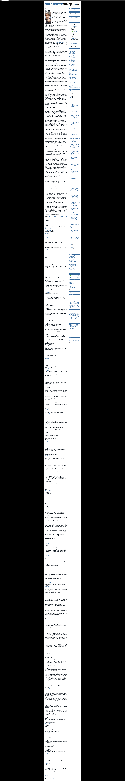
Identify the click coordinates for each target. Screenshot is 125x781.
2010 (70, 93)
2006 (70, 250)
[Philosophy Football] (74, 43)
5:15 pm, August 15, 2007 (48, 575)
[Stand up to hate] (74, 26)
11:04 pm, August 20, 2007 (48, 681)
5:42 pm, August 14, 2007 (48, 441)
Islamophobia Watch (72, 281)
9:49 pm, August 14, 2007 (48, 490)
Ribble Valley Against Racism (73, 72)
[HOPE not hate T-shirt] (74, 17)
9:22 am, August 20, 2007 (48, 640)
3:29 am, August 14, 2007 (48, 237)
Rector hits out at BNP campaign (75, 110)
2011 (70, 92)
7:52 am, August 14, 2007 (48, 321)
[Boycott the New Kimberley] (74, 275)
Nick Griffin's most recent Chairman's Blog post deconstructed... (55, 9)
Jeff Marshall (47, 703)
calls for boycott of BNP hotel (74, 277)
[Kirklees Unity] (74, 31)
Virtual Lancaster (71, 283)
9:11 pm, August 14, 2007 (47, 455)
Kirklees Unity (71, 62)
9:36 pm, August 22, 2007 (48, 715)
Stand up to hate (71, 52)
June (71, 241)
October (72, 101)
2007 (70, 97)
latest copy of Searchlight (50, 33)
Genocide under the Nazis (72, 78)
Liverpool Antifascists (72, 51)
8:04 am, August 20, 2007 (48, 628)
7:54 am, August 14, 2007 (48, 326)
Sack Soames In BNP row (74, 210)
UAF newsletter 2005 (72, 269)
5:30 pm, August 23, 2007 (48, 753)
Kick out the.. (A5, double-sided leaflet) (74, 263)
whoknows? (47, 763)
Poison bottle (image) (72, 257)
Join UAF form (71, 260)
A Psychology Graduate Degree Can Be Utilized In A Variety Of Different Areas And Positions (74, 303)
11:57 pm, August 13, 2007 (48, 228)
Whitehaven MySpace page (73, 70)
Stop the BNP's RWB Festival (73, 66)
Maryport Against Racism (72, 77)
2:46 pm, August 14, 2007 (48, 384)
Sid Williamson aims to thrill (74, 111)
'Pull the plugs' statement (72, 264)
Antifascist (47, 292)
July (71, 240)
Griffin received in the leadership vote (60, 42)
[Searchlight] (75, 33)
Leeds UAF (70, 59)
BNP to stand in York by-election (75, 184)
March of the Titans (64, 216)
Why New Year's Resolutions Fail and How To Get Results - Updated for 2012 (74, 306)
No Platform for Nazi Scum (73, 65)
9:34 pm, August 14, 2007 (48, 472)
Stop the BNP (71, 76)
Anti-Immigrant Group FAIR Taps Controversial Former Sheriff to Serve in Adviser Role (73, 325)
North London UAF (71, 55)
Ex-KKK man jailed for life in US (75, 124)
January (72, 248)
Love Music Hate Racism (72, 85)
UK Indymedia (71, 284)
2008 (70, 96)
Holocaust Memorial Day (72, 79)
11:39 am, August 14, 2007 (48, 368)
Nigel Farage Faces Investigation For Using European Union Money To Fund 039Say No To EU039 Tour (74, 317)
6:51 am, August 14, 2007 (48, 302)
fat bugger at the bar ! (49, 230)
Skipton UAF (71, 73)
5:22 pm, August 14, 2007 (48, 424)
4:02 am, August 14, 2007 (48, 268)
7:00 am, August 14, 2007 (48, 306)
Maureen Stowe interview (72, 259)
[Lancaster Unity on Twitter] (74, 13)
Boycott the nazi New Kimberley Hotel (74, 87)
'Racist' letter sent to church (74, 214)
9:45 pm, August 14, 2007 (48, 484)
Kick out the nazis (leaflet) (72, 261)
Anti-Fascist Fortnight (72, 61)
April (71, 244)
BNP (57, 216)
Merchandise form (71, 262)
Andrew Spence (50, 216)
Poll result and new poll (73, 128)
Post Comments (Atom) (52, 778)
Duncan (47, 370)
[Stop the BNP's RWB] (74, 38)
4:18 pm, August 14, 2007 (48, 413)
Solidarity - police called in (74, 176)
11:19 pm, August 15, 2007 (48, 586)
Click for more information (74, 276)
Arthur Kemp (55, 216)
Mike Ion (70, 285)
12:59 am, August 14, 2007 (48, 233)
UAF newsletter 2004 (72, 268)
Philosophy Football (76, 20)
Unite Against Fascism (72, 60)
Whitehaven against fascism (73, 69)
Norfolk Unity (71, 63)
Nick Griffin (46, 217)
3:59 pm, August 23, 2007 (48, 732)
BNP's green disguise (73, 134)
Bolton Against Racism (72, 68)
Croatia (60, 216)
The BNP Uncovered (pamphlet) (73, 265)
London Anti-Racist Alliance (73, 74)
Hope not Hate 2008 (72, 64)
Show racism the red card (72, 81)
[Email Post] (45, 216)
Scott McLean (50, 217)
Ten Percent (70, 282)
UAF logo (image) (71, 267)
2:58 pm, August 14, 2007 (48, 409)
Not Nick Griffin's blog (72, 53)
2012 (70, 90)
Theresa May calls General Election (74, 313)
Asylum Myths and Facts (72, 255)
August (72, 104)
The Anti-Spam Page (72, 287)
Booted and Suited (71, 256)
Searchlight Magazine (72, 75)
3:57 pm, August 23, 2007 (48, 723)
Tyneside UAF (71, 86)
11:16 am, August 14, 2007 (48, 358)
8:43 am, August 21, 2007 (48, 688)
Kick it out (70, 80)
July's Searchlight (61, 171)
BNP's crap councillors (72, 82)
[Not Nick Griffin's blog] (74, 28)
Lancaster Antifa (71, 56)
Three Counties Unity (72, 57)
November (72, 100)
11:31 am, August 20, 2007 (48, 648)
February (72, 247)
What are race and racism (72, 270)
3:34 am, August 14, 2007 (48, 249)
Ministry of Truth (71, 286)
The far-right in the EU (72, 266)
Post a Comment (47, 775)
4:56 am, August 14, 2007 (48, 290)
